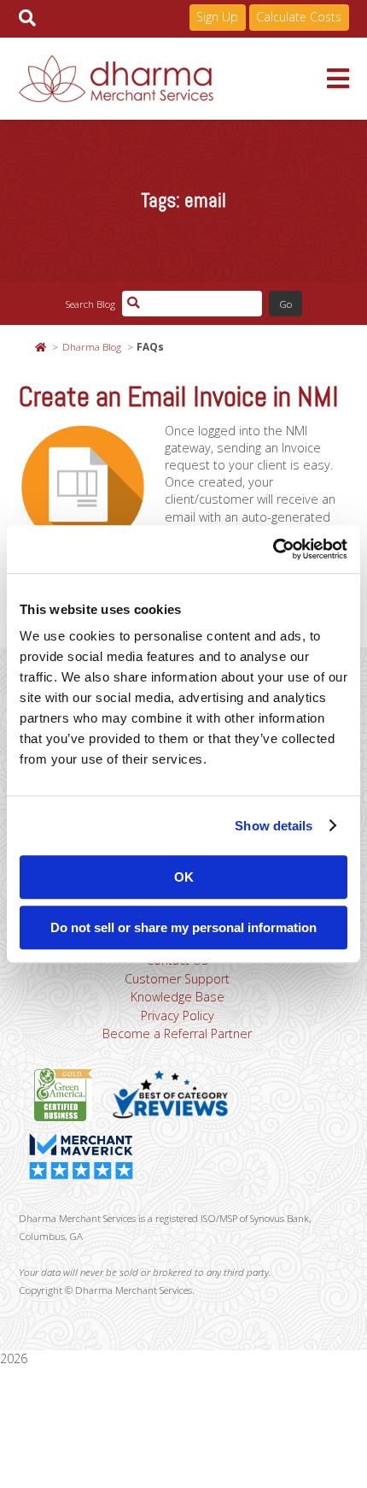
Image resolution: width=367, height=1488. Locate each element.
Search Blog (90, 303)
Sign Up (217, 17)
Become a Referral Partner (177, 1033)
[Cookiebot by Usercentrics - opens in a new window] (272, 549)
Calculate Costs (298, 17)
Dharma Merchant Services (173, 79)
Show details (273, 825)
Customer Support (177, 979)
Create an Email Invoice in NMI (179, 397)
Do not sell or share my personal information (183, 927)
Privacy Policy (177, 1015)
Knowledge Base (177, 997)
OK (184, 877)
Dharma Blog (91, 346)
